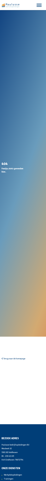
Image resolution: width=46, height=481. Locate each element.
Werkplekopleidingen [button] (13, 475)
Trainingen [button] (8, 479)
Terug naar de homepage (14, 359)
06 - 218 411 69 (8, 456)
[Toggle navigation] (39, 5)
